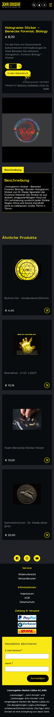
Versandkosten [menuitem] (27, 578)
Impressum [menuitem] (27, 593)
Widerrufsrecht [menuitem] (27, 574)
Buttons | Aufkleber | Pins (31, 85)
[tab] (13, 170)
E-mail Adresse (13, 650)
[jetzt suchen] (34, 5)
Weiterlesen (47, 385)
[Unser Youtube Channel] (37, 558)
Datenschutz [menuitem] (27, 602)
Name (9, 663)
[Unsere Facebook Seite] (17, 558)
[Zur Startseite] (11, 5)
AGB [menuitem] (27, 597)
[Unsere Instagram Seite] (27, 558)
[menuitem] (39, 5)
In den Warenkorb (17, 73)
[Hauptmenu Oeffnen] (50, 4)
